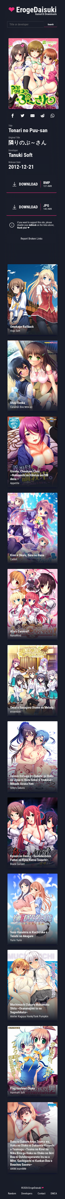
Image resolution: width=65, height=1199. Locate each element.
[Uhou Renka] (33, 410)
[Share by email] (32, 115)
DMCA (54, 1193)
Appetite (14, 483)
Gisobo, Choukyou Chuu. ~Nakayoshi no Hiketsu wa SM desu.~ (29, 475)
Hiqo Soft (15, 330)
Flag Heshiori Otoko (22, 1088)
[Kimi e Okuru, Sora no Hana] (33, 562)
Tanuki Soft (20, 155)
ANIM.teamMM (18, 1168)
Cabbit (13, 559)
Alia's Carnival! (19, 631)
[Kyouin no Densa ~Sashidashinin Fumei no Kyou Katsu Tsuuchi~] (33, 867)
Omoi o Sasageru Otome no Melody (32, 707)
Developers (26, 1193)
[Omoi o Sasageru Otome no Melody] (33, 715)
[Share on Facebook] (12, 115)
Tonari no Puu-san (28, 130)
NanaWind (15, 635)
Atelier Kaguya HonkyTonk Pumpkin (29, 1016)
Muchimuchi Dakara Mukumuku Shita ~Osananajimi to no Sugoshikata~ (29, 1008)
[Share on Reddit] (42, 115)
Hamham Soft (17, 1092)
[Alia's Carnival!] (33, 638)
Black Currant (17, 864)
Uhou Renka (17, 403)
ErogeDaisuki (32, 10)
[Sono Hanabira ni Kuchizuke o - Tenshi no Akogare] (33, 943)
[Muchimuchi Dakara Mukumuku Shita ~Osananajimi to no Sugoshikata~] (33, 1019)
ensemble (15, 711)
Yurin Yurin (16, 940)
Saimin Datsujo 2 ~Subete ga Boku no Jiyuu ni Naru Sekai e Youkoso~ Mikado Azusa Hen (32, 780)
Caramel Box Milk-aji (21, 407)
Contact (41, 1193)
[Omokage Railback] (33, 334)
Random (12, 1193)
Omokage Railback (22, 327)
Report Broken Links (31, 238)
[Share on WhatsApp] (52, 115)
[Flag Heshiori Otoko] (33, 1095)
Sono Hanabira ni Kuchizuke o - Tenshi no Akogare (29, 934)
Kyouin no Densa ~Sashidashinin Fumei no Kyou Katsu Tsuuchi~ (30, 858)
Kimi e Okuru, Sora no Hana (27, 555)
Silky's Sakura (17, 787)
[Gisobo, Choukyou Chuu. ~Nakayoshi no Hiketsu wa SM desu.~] (33, 486)
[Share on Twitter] (22, 115)
